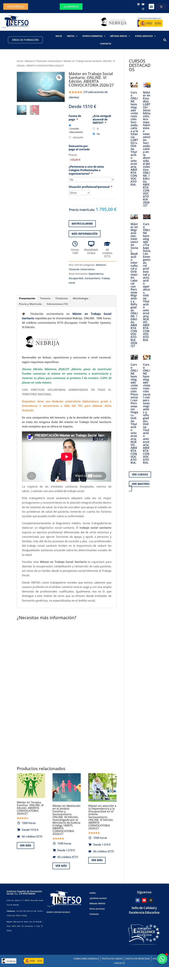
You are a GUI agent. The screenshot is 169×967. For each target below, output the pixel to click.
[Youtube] (143, 4)
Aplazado (78, 137)
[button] (151, 6)
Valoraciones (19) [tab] (57, 304)
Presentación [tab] (27, 298)
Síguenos (144, 892)
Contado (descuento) (76, 130)
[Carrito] (161, 6)
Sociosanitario (92, 278)
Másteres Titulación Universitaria (43, 61)
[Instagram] (143, 9)
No (98, 133)
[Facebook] (138, 4)
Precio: (73, 155)
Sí (98, 128)
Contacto (105, 43)
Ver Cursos (140, 474)
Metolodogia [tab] (80, 298)
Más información (85, 234)
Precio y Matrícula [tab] (30, 304)
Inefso (70, 36)
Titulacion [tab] (61, 298)
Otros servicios (144, 36)
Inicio (58, 36)
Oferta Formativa (92, 36)
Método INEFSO (118, 36)
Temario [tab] (45, 298)
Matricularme (82, 223)
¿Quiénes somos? (98, 898)
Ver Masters (141, 484)
